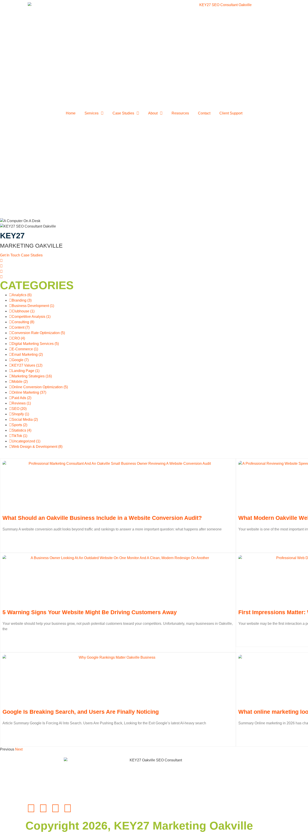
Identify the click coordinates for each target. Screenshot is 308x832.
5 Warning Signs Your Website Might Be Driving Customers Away (89, 612)
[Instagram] (1, 271)
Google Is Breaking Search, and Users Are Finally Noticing (80, 712)
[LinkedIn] (1, 266)
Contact (204, 113)
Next (19, 749)
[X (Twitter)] (1, 277)
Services (92, 113)
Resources (180, 113)
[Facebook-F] (31, 808)
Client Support (230, 113)
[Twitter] (67, 808)
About (153, 113)
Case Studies (123, 113)
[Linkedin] (43, 808)
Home (71, 113)
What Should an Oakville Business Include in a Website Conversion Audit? (102, 518)
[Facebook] (1, 261)
